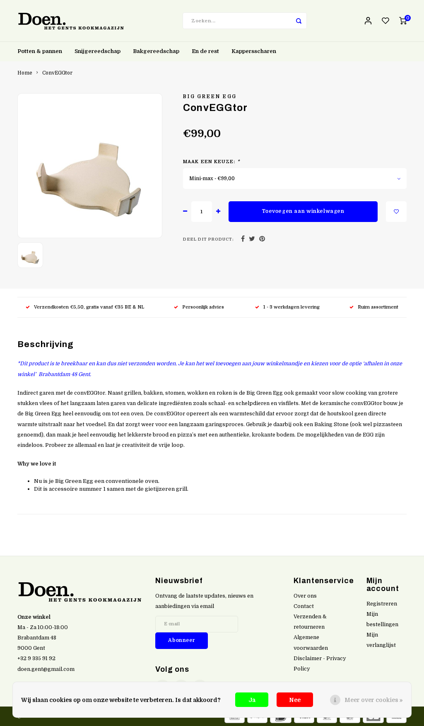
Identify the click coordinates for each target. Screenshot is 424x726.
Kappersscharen (253, 51)
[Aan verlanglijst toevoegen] (396, 211)
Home (24, 73)
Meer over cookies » (373, 700)
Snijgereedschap (97, 51)
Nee (295, 700)
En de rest (205, 51)
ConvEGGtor (57, 73)
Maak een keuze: (211, 161)
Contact (304, 606)
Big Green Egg (209, 96)
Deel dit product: (208, 239)
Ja (251, 700)
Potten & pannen (39, 51)
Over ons (305, 596)
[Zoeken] (298, 20)
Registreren (381, 604)
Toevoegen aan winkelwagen (303, 211)
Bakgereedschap (156, 51)
